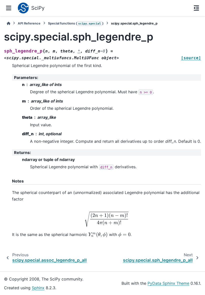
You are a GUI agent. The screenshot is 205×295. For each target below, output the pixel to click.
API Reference (29, 23)
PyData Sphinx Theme (168, 283)
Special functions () (76, 23)
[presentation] (106, 219)
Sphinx (38, 287)
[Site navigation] (8, 8)
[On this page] (196, 8)
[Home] (8, 23)
